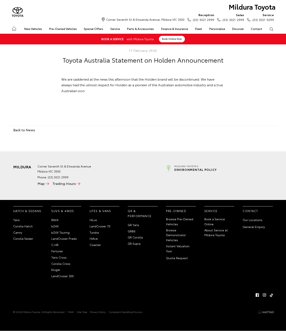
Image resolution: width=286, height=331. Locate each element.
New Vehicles (33, 29)
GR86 (131, 231)
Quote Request (177, 258)
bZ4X (55, 226)
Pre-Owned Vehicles (63, 29)
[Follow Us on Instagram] (264, 295)
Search (271, 29)
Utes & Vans (100, 211)
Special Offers (93, 29)
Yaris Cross (59, 257)
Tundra (94, 232)
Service (115, 29)
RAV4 (54, 220)
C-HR (54, 245)
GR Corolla (135, 237)
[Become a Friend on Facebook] (257, 295)
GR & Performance (140, 213)
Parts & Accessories (140, 29)
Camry (17, 232)
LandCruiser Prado (64, 238)
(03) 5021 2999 (203, 17)
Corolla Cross (60, 263)
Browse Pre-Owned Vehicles (179, 221)
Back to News (24, 129)
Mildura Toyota (252, 6)
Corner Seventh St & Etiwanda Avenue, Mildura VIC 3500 (145, 19)
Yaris (16, 220)
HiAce (94, 238)
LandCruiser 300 (62, 276)
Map (41, 183)
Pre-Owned (176, 211)
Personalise (217, 29)
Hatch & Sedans (27, 211)
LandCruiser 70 (100, 226)
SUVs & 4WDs (62, 211)
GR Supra (134, 243)
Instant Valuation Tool (177, 248)
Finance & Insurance (174, 29)
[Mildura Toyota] (17, 12)
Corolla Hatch (23, 226)
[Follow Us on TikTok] (271, 295)
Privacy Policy (98, 312)
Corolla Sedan (23, 238)
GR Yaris (133, 225)
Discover (238, 29)
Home (13, 28)
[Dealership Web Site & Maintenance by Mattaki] (266, 312)
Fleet (198, 29)
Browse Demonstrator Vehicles (176, 235)
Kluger (55, 270)
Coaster (95, 245)
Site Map (82, 312)
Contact (256, 29)
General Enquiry (254, 227)
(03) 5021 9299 (263, 17)
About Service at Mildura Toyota (216, 232)
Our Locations (252, 220)
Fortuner (57, 251)
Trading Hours (64, 183)
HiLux (93, 220)
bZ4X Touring (60, 232)
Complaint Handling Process (125, 312)
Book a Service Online (214, 221)
